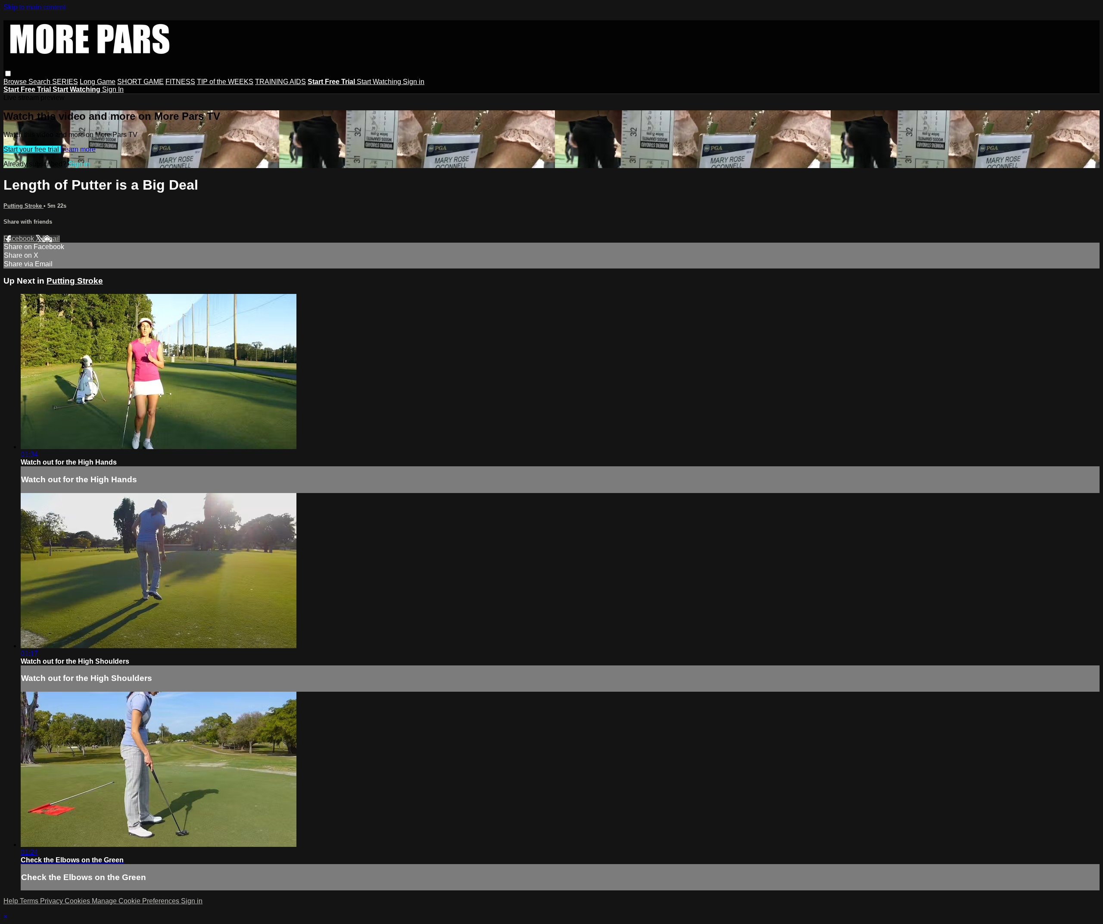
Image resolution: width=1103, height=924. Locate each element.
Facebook (19, 238)
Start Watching (380, 81)
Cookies (78, 901)
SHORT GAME (140, 81)
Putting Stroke (23, 206)
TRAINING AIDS (280, 81)
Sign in (413, 81)
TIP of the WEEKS (225, 81)
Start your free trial (32, 149)
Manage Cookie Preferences (136, 901)
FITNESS (180, 81)
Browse (15, 81)
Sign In (113, 89)
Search (40, 81)
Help (11, 901)
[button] (8, 73)
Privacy (52, 901)
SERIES (65, 81)
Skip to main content (34, 7)
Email (51, 238)
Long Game (97, 81)
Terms (30, 901)
